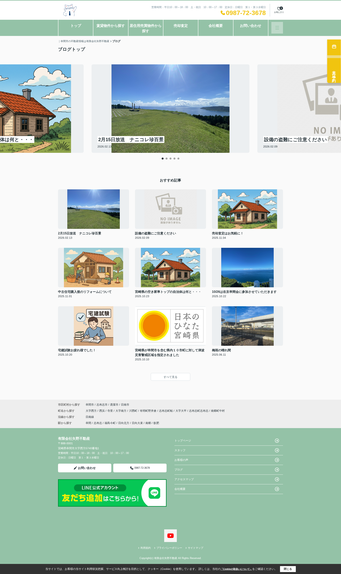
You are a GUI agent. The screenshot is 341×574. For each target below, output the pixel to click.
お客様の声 (181, 459)
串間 (88, 423)
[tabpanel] (170, 108)
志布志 (98, 423)
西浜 (102, 410)
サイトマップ (195, 547)
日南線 (90, 416)
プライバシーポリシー (169, 547)
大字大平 (181, 410)
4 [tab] (174, 159)
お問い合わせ (250, 26)
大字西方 (91, 410)
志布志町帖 (166, 410)
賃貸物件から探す (110, 26)
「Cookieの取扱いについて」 (236, 569)
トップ (75, 26)
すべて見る (170, 377)
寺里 (110, 410)
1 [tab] (163, 159)
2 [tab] (167, 159)
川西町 (133, 410)
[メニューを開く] (277, 28)
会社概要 (216, 26)
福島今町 (110, 423)
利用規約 (146, 547)
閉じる (288, 568)
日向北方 (123, 423)
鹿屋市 (114, 404)
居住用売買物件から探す (146, 28)
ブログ (178, 469)
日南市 (125, 404)
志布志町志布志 (199, 410)
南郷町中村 (218, 410)
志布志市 (102, 404)
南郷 (148, 423)
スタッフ (179, 450)
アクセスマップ (184, 479)
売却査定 (181, 26)
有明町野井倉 (148, 410)
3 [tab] (170, 159)
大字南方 (121, 410)
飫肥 (156, 423)
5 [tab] (178, 159)
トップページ (182, 440)
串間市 (90, 404)
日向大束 (137, 423)
